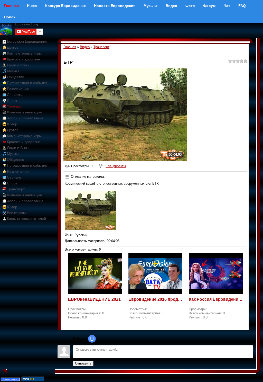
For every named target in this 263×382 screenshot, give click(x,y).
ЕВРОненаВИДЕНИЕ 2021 (94, 299)
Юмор (12, 124)
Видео (85, 47)
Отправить (83, 363)
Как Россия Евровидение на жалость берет (216, 299)
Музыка (13, 71)
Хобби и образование (25, 118)
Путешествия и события (27, 83)
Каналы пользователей (26, 219)
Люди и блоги (18, 65)
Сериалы (14, 95)
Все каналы (16, 213)
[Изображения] (90, 210)
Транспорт (15, 106)
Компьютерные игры (24, 53)
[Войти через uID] (92, 339)
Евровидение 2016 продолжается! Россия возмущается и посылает (155, 299)
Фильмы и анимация (24, 112)
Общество (15, 77)
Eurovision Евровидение (27, 41)
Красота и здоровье (23, 59)
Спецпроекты (116, 166)
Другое (12, 47)
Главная (69, 47)
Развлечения (18, 89)
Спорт (12, 101)
